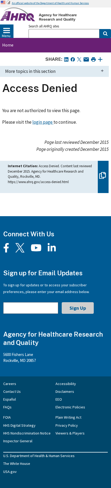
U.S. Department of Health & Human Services (39, 455)
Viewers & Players (70, 433)
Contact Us (12, 391)
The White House (16, 463)
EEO (59, 399)
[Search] (105, 33)
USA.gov (10, 471)
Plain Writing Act (68, 417)
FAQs (7, 407)
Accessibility (66, 383)
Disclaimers (65, 391)
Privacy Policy (67, 425)
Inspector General (17, 441)
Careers (9, 383)
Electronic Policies (70, 407)
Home (7, 45)
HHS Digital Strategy (19, 425)
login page (42, 122)
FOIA (7, 417)
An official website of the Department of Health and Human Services (50, 3)
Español (9, 399)
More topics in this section (30, 71)
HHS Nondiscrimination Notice (27, 433)
